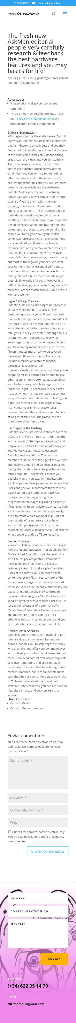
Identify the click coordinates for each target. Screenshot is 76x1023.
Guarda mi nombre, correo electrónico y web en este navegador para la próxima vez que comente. (36, 836)
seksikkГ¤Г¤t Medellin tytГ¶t (35, 119)
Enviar (54, 958)
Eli (14, 78)
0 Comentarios (30, 83)
